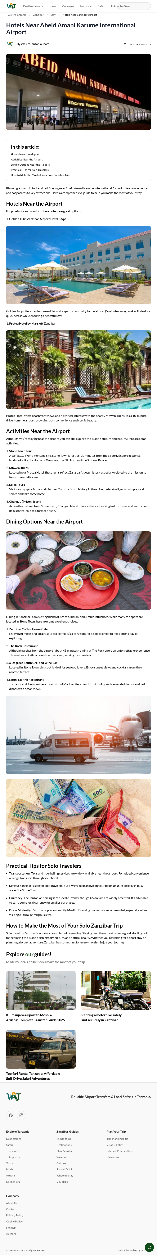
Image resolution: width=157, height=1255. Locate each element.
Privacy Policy (14, 1215)
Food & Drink (64, 1169)
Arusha (10, 1175)
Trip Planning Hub (117, 1138)
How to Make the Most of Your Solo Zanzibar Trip (40, 175)
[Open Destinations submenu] (43, 6)
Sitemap (11, 1227)
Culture (61, 1163)
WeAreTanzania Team (35, 44)
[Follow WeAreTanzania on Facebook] (10, 1115)
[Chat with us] (149, 1247)
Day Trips (62, 1181)
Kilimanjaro (13, 1181)
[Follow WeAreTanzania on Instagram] (21, 1115)
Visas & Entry (115, 1144)
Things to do (119, 6)
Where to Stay (64, 1175)
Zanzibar (38, 14)
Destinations (31, 6)
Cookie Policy (14, 1221)
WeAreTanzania (17, 14)
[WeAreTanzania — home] (11, 6)
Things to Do (13, 1157)
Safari (101, 6)
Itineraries (113, 1157)
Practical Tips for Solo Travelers (30, 169)
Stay (53, 14)
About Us (11, 1203)
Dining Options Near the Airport (30, 164)
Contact (11, 1209)
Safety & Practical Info (120, 1151)
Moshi (10, 1169)
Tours (52, 6)
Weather (61, 1157)
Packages (68, 6)
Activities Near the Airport (27, 159)
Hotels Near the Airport (25, 154)
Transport (85, 6)
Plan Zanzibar (64, 1151)
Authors (11, 1233)
